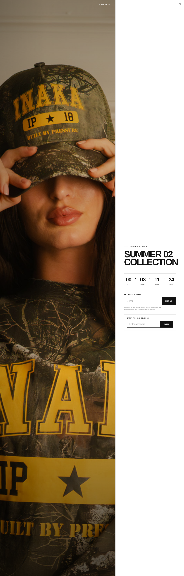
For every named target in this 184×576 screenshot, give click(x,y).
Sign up (168, 301)
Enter (166, 324)
